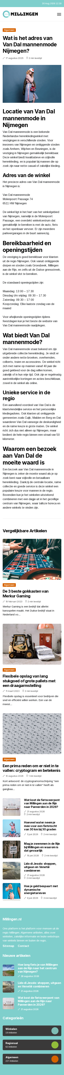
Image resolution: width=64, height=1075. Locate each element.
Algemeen (9, 30)
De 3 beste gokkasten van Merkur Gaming (26, 593)
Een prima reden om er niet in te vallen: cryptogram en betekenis (31, 768)
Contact (23, 945)
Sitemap (8, 945)
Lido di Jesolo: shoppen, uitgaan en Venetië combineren (40, 867)
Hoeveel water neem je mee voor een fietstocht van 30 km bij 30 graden (40, 826)
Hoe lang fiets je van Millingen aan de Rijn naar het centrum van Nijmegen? (38, 968)
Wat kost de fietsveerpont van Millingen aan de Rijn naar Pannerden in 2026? (42, 803)
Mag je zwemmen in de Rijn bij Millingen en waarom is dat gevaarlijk (42, 847)
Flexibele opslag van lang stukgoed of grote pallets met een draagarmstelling (29, 681)
